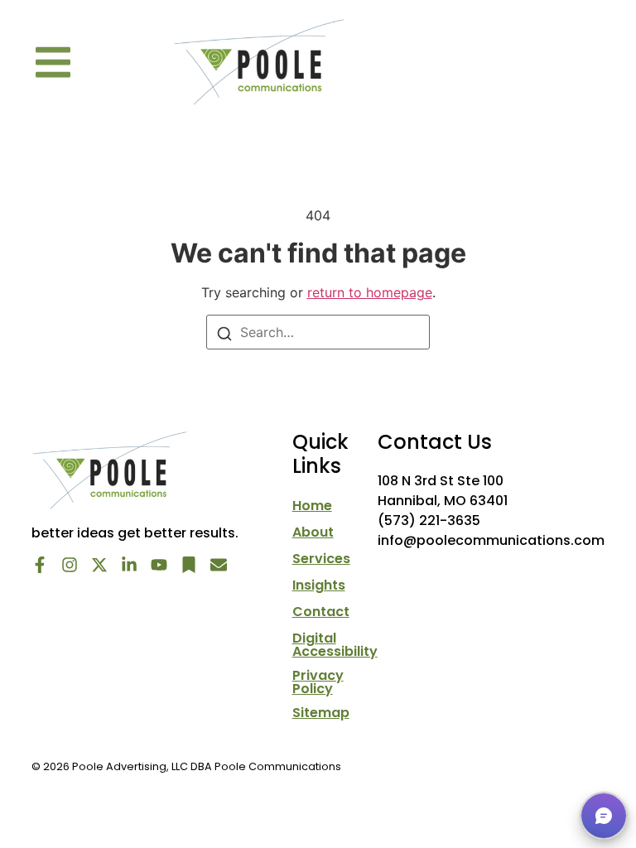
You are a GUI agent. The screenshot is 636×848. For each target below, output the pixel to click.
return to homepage (369, 292)
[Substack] (189, 564)
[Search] (224, 332)
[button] (53, 62)
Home (312, 506)
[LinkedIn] (129, 564)
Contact (320, 612)
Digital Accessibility (335, 645)
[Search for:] (318, 332)
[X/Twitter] (99, 564)
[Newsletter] (218, 564)
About (313, 532)
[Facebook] (39, 564)
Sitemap (320, 713)
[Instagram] (69, 564)
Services (321, 559)
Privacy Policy (318, 682)
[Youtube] (159, 564)
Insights (318, 585)
